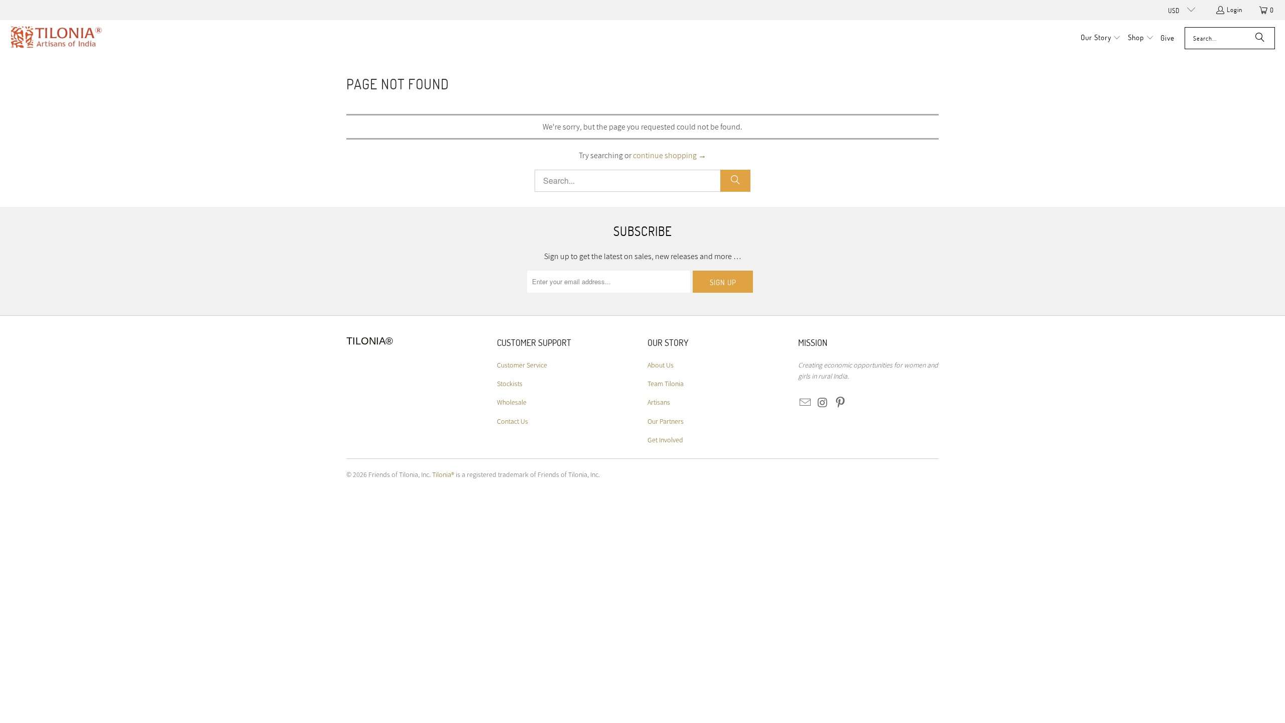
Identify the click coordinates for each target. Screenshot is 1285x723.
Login (1234, 9)
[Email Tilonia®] (805, 403)
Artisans (659, 402)
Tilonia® (443, 474)
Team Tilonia (666, 383)
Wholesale (512, 402)
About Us (661, 365)
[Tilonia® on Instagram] (823, 403)
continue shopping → (669, 155)
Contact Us (512, 421)
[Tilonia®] (56, 38)
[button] (1101, 38)
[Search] (1260, 38)
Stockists (510, 383)
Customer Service (522, 365)
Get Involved (665, 439)
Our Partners (666, 421)
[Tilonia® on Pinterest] (840, 403)
